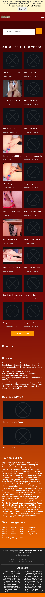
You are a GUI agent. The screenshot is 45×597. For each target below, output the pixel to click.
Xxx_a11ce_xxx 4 (30, 128)
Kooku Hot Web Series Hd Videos (14, 469)
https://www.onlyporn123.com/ (33, 583)
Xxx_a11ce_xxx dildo (32, 267)
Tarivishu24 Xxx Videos (23, 492)
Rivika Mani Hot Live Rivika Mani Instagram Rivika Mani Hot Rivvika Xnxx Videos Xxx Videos (21, 482)
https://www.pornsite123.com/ (11, 580)
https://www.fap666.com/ (11, 578)
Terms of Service (31, 551)
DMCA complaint (15, 388)
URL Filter (22, 553)
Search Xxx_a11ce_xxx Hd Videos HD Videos (19, 532)
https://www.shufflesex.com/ (11, 581)
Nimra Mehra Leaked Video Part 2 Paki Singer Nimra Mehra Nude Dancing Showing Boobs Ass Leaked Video (22, 477)
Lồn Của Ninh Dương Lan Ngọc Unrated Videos (19, 505)
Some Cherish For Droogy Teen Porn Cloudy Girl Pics (20, 500)
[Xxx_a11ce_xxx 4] (33, 124)
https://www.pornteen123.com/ (33, 580)
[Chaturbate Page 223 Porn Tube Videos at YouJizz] (12, 263)
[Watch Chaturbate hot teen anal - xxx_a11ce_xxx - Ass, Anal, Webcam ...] (12, 236)
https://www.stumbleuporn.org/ (33, 591)
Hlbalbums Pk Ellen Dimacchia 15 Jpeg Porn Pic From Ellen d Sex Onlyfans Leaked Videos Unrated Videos (22, 473)
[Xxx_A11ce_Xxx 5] (12, 124)
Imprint (21, 551)
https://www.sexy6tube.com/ (33, 573)
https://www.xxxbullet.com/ (12, 584)
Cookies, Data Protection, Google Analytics (25, 6)
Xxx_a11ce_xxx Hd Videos (13, 422)
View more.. (22, 333)
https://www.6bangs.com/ (11, 575)
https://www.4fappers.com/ (12, 571)
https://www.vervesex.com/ (12, 583)
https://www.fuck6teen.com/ (33, 575)
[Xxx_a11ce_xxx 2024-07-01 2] (33, 208)
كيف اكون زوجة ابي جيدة (10, 516)
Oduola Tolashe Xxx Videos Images (22, 502)
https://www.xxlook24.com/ (11, 591)
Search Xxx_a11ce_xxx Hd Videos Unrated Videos (21, 527)
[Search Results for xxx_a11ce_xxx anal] (12, 291)
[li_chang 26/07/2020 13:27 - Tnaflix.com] (12, 97)
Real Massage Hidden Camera (20, 466)
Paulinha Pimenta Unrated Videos (21, 471)
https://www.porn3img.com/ (33, 588)
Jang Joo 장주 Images (30, 467)
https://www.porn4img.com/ (33, 589)
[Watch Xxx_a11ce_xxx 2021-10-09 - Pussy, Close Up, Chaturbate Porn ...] (12, 180)
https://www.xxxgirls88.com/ (33, 571)
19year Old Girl (7, 488)
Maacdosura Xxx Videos (33, 503)
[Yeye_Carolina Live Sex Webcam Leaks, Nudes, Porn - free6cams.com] (33, 236)
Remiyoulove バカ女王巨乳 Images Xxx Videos (19, 494)
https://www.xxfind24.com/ (11, 589)
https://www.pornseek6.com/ (33, 578)
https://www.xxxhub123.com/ (11, 586)
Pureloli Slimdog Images (18, 490)
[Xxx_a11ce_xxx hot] (33, 180)
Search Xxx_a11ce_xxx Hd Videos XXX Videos (19, 529)
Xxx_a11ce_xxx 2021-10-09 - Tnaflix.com (18, 156)
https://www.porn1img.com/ (33, 584)
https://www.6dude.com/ (11, 576)
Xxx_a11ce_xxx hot (31, 184)
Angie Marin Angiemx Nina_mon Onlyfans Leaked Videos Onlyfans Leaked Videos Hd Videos (20, 464)
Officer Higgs (19, 509)
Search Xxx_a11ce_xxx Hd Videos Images (17, 538)
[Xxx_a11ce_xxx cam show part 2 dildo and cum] (33, 152)
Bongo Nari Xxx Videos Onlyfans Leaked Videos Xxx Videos (22, 510)
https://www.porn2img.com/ (33, 586)
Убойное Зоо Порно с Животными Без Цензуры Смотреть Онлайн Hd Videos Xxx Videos (21, 498)
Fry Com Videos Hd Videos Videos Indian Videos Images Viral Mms (21, 485)
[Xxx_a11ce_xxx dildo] (33, 263)
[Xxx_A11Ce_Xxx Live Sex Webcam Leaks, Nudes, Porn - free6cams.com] (12, 69)
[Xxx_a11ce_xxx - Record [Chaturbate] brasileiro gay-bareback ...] (12, 208)
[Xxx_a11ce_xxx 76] (33, 97)
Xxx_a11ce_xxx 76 (31, 100)
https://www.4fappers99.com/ (11, 573)
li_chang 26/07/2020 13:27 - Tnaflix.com (18, 100)
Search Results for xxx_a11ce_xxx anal (17, 295)
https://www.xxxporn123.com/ (11, 588)
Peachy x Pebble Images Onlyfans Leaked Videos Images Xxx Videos (22, 512)
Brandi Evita (37, 492)
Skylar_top (18, 488)
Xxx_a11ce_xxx (9, 448)
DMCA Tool (30, 553)
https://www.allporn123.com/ (33, 581)
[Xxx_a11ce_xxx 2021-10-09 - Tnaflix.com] (12, 152)
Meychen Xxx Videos (28, 516)
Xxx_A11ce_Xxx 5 (10, 128)
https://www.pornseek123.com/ (33, 576)
